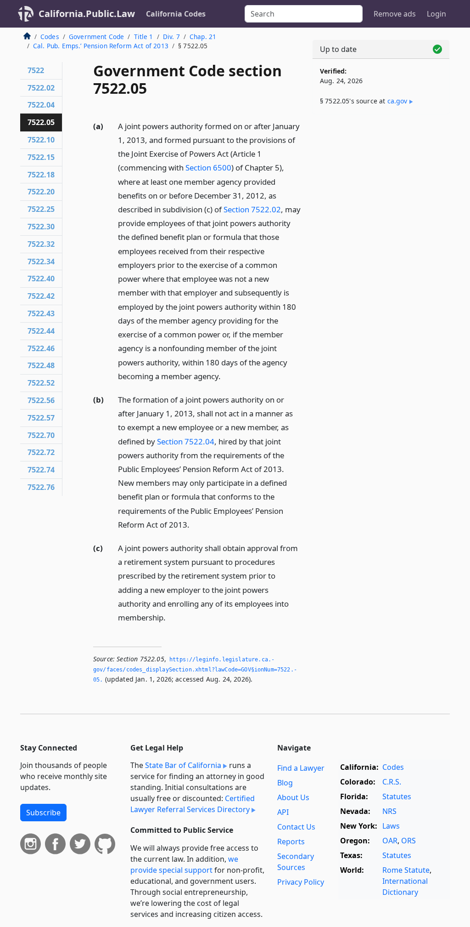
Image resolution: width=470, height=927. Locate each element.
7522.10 (41, 140)
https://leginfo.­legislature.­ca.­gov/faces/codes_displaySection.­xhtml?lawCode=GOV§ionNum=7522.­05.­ (195, 669)
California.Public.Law (87, 13)
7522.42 (41, 296)
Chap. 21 (203, 36)
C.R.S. (391, 782)
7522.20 (41, 192)
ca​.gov (397, 101)
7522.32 (41, 244)
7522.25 (41, 209)
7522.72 (41, 452)
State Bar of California (183, 765)
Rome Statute (406, 870)
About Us (293, 797)
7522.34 (41, 261)
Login (436, 14)
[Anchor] (225, 376)
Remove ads (395, 14)
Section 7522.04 (185, 441)
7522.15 (41, 157)
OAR (389, 841)
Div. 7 (171, 36)
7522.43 (41, 313)
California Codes (176, 14)
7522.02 (41, 88)
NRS (389, 811)
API (283, 812)
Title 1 (143, 36)
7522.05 (41, 122)
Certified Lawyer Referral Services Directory (192, 803)
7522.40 (41, 278)
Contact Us (296, 827)
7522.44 (41, 331)
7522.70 (41, 435)
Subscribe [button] (43, 813)
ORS (408, 841)
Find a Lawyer (301, 768)
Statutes (396, 796)
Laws (391, 826)
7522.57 (41, 418)
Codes (49, 36)
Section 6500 (208, 167)
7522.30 (41, 227)
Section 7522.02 (252, 209)
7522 (36, 70)
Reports (291, 841)
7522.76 (41, 487)
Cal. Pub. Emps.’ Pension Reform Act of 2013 (100, 45)
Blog (285, 783)
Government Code (96, 36)
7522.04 (41, 105)
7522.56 (41, 400)
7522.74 (41, 470)
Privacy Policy (300, 882)
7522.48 (41, 365)
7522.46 (41, 348)
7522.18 (41, 175)
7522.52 (41, 383)
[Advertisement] (381, 184)
